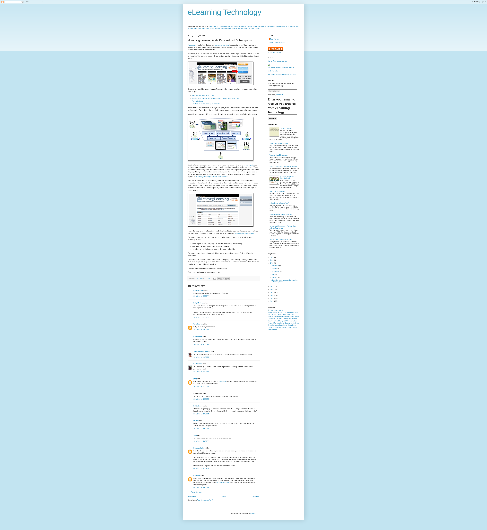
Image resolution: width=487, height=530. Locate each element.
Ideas (277, 325)
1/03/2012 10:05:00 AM (201, 296)
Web (269, 321)
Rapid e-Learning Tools (291, 26)
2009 (272, 292)
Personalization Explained (244, 233)
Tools (288, 314)
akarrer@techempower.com (277, 61)
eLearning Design (265, 26)
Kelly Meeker (198, 290)
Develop (291, 312)
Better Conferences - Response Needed (283, 167)
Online (294, 319)
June (273, 274)
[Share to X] (223, 278)
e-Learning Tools (208, 29)
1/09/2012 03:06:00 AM (201, 372)
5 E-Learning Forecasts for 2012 (203, 95)
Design (276, 317)
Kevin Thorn (197, 337)
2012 (272, 263)
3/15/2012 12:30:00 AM (201, 429)
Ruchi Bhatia (198, 364)
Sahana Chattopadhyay (201, 351)
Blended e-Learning (195, 29)
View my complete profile (276, 42)
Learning (271, 312)
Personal (271, 323)
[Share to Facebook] (226, 278)
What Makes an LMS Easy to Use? (281, 215)
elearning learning (222, 482)
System (294, 327)
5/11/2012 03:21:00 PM (201, 469)
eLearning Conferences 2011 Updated (288, 177)
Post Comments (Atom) (205, 500)
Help (296, 312)
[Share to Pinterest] (228, 278)
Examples (288, 323)
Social (297, 317)
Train (292, 314)
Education (271, 325)
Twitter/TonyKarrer (274, 71)
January (275, 277)
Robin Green (197, 406)
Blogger (252, 514)
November (275, 266)
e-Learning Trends (216, 26)
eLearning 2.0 (228, 26)
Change (281, 321)
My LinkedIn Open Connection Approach (281, 67)
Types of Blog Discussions (278, 155)
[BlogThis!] (221, 278)
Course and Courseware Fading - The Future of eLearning (282, 227)
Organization (283, 325)
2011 (272, 286)
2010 (272, 289)
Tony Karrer (199, 278)
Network (275, 327)
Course (279, 319)
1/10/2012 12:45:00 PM (201, 399)
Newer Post (192, 496)
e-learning (222, 381)
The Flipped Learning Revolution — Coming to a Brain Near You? (215, 98)
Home (224, 496)
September (276, 272)
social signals (249, 165)
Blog (275, 312)
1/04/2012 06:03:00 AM (201, 330)
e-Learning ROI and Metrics (250, 29)
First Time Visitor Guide (277, 191)
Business (296, 323)
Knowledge (292, 325)
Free (269, 329)
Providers (274, 321)
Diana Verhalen (198, 448)
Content (270, 319)
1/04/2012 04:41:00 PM (201, 344)
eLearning (290, 317)
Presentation (292, 321)
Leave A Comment (286, 128)
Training (270, 317)
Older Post (255, 496)
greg (195, 379)
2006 (272, 301)
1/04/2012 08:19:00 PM (201, 357)
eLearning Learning (222, 45)
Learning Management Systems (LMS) (227, 29)
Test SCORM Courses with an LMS (281, 239)
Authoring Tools (277, 26)
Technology (283, 317)
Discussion (282, 327)
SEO (195, 435)
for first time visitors (274, 52)
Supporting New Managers (278, 143)
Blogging (281, 312)
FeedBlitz (279, 95)
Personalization (279, 323)
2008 (272, 295)
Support (289, 327)
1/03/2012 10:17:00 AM (201, 317)
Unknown (196, 475)
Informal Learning (253, 26)
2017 (272, 257)
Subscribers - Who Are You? (279, 203)
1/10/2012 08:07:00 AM (201, 386)
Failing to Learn (197, 101)
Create (284, 314)
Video (270, 327)
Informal (270, 314)
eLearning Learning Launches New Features (212, 177)
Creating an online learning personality (206, 104)
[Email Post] (214, 278)
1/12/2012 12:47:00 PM (201, 414)
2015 (272, 260)
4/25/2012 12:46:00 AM (201, 441)
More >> (274, 329)
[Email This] (218, 278)
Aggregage (192, 45)
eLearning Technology (224, 12)
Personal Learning (239, 26)
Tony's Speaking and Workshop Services (282, 75)
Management (287, 319)
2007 (272, 298)
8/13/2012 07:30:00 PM (201, 488)
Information (277, 314)
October (274, 268)
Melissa (196, 421)
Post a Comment (196, 492)
